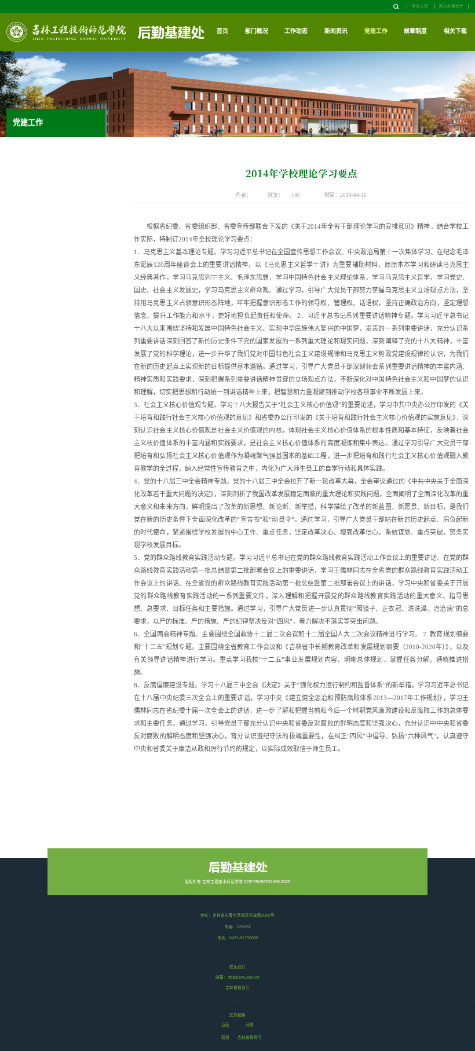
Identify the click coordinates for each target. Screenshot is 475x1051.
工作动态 (296, 31)
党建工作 (376, 31)
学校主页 (420, 6)
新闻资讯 (336, 31)
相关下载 (455, 31)
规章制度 (415, 31)
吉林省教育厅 (249, 1037)
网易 (250, 1025)
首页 (222, 31)
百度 (225, 1025)
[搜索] (396, 7)
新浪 (225, 1037)
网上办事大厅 (451, 6)
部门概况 (256, 31)
